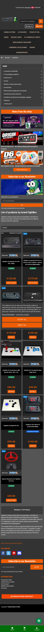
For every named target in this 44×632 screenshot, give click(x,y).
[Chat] (39, 621)
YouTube (14, 553)
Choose (4, 227)
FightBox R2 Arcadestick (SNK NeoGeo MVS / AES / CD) (11, 371)
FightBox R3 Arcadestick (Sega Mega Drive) (33, 371)
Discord (19, 553)
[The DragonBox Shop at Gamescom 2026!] (22, 121)
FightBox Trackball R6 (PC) (11, 425)
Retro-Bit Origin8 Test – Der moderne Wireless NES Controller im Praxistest (19, 148)
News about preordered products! (11, 543)
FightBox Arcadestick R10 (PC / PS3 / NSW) (11, 262)
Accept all (22, 319)
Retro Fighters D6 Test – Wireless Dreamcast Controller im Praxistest (20, 166)
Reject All (22, 325)
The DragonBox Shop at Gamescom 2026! (13, 129)
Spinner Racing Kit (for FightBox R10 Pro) (11, 480)
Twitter (8, 553)
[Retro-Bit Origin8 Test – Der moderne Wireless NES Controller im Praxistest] (22, 138)
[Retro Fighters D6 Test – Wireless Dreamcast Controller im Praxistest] (22, 158)
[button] (37, 7)
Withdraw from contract (22, 596)
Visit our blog (22, 169)
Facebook (3, 553)
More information (8, 314)
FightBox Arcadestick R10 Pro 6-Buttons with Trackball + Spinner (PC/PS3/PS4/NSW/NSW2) (32, 262)
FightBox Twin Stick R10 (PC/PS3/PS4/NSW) (33, 425)
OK (22, 205)
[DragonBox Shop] (9, 19)
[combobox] (31, 21)
